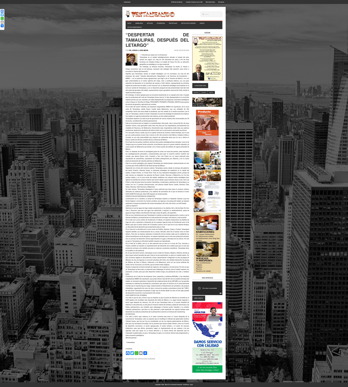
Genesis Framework (177, 384)
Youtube (203, 92)
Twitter (211, 92)
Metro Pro (167, 384)
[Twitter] (2, 15)
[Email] (2, 22)
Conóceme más (200, 85)
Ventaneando (150, 14)
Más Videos (198, 298)
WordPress (186, 384)
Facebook (196, 92)
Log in (191, 384)
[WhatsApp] (2, 18)
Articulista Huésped (146, 359)
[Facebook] (2, 11)
